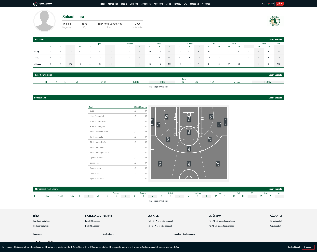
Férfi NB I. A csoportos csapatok (161, 221)
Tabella (124, 3)
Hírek (102, 3)
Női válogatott (275, 226)
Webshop (206, 3)
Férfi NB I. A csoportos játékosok (222, 221)
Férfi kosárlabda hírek (41, 221)
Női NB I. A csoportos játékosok (221, 226)
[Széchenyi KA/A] (275, 21)
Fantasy (177, 3)
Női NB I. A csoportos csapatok (160, 226)
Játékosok (146, 3)
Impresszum (38, 234)
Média (168, 3)
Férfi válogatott (276, 221)
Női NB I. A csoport (92, 226)
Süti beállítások (294, 247)
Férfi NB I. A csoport (93, 221)
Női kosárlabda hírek (41, 226)
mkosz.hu (194, 3)
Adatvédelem (108, 234)
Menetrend (113, 3)
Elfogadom (308, 247)
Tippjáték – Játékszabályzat (184, 234)
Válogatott (158, 3)
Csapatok (134, 3)
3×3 (185, 3)
